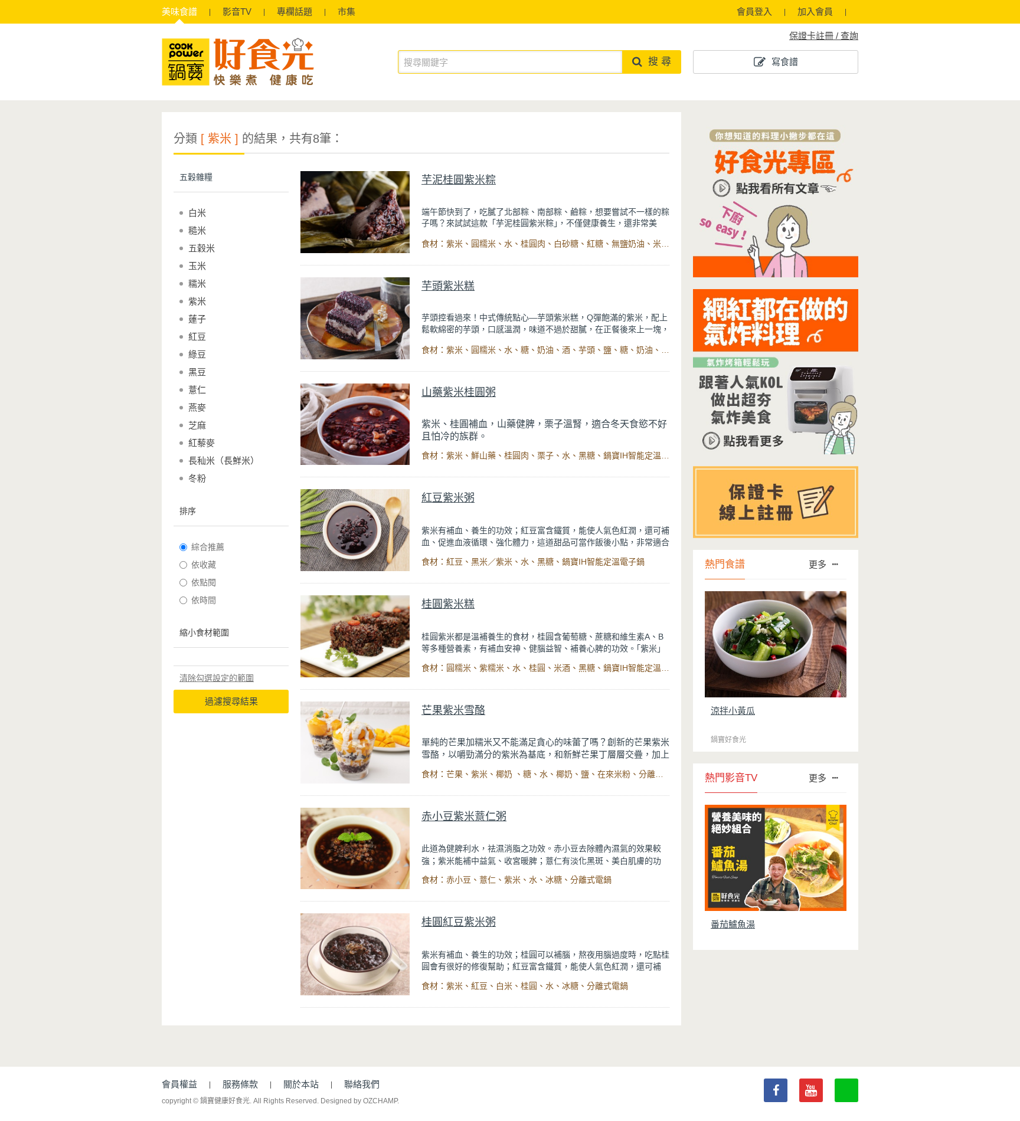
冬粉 (197, 478)
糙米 (197, 230)
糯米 (197, 283)
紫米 (197, 301)
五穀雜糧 (195, 177)
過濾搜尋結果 (231, 701)
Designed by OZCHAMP (359, 1101)
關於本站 (301, 1084)
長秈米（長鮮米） (223, 460)
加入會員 (815, 11)
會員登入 (754, 11)
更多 (817, 564)
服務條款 (240, 1084)
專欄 (294, 11)
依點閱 (203, 582)
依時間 (203, 600)
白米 (197, 213)
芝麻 (197, 425)
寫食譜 (784, 62)
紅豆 (197, 337)
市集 (346, 11)
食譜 (179, 11)
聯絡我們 (362, 1084)
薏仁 (197, 390)
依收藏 (203, 564)
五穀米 (201, 248)
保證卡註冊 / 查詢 (823, 36)
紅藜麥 (201, 443)
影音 (237, 11)
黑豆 (197, 372)
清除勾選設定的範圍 (216, 678)
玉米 (197, 266)
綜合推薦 (207, 547)
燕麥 (197, 407)
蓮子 (197, 319)
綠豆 (197, 354)
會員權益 (179, 1084)
